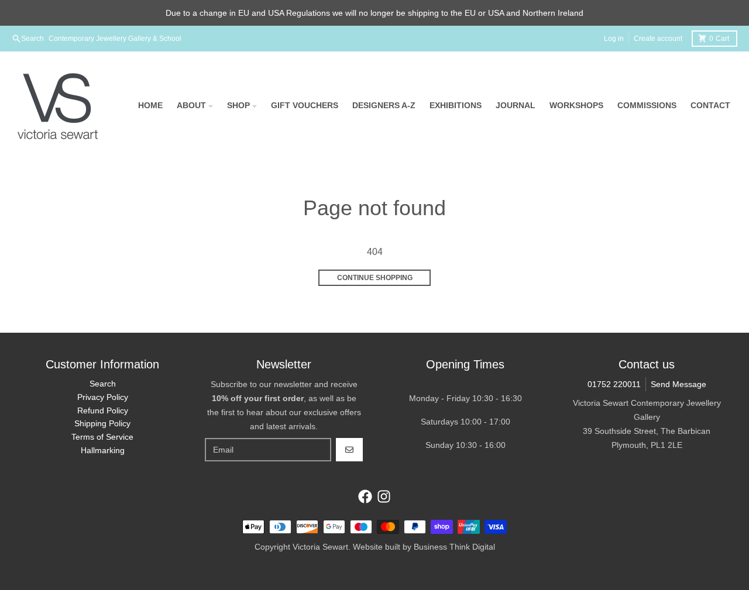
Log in (614, 38)
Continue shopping (375, 278)
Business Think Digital (454, 546)
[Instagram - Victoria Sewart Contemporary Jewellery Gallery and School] (384, 496)
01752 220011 (614, 384)
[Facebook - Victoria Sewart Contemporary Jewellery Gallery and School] (365, 496)
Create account (658, 38)
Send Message (678, 384)
